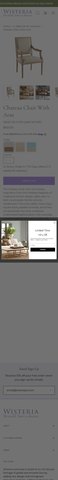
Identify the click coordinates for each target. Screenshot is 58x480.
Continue (42, 249)
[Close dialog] (54, 222)
